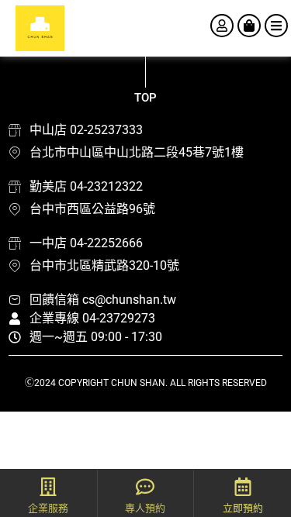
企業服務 (48, 508)
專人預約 (145, 508)
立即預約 (243, 508)
